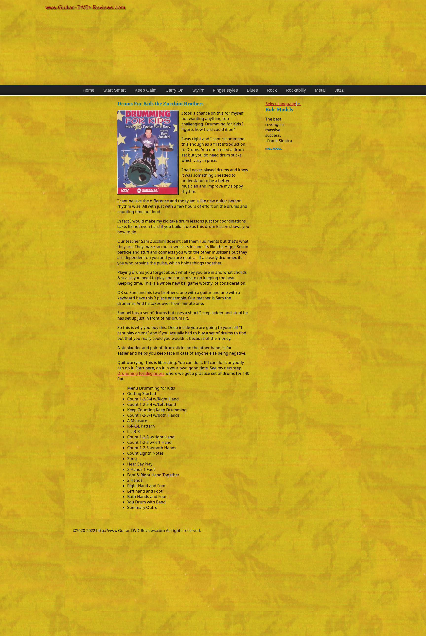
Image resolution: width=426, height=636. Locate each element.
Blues (252, 90)
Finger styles (225, 90)
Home (88, 90)
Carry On (174, 90)
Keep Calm (146, 90)
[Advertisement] (191, 45)
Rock (272, 90)
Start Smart (114, 90)
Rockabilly (296, 90)
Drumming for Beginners (140, 373)
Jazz (339, 90)
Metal (320, 90)
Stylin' (198, 90)
